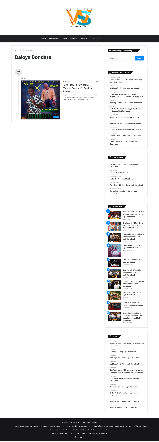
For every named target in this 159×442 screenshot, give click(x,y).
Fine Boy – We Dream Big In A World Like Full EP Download (133, 283)
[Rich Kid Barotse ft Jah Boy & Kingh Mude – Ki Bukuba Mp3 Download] (114, 215)
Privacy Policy (54, 38)
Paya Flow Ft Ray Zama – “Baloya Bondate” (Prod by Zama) (77, 88)
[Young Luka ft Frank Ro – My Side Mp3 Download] (114, 250)
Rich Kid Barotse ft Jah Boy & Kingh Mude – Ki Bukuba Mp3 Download (133, 214)
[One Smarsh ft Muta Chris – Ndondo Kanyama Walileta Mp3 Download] (114, 226)
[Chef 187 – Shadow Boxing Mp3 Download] (114, 263)
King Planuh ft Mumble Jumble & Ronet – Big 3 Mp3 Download (132, 272)
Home (18, 50)
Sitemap (94, 422)
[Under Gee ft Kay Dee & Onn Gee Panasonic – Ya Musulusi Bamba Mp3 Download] (114, 316)
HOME (43, 38)
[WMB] (79, 17)
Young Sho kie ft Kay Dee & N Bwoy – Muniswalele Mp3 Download (133, 236)
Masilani (67, 82)
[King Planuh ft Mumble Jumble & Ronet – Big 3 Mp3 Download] (114, 273)
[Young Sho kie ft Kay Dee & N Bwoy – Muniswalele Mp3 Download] (114, 237)
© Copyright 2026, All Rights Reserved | (77, 422)
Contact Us (84, 38)
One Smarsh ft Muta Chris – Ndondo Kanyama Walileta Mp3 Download (133, 225)
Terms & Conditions (70, 38)
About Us (68, 433)
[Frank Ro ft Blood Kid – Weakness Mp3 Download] (114, 306)
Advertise (60, 433)
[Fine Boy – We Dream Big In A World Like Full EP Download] (114, 284)
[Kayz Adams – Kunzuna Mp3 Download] (114, 295)
